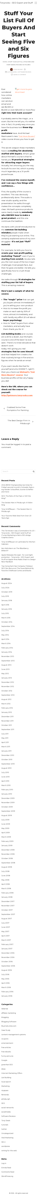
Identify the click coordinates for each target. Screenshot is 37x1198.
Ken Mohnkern (7, 548)
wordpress (5, 1146)
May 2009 (5, 828)
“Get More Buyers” (26, 136)
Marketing (5, 1086)
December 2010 (7, 755)
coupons (4, 1039)
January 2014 (6, 652)
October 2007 (7, 910)
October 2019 (6, 592)
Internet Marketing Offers (11, 1073)
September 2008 (8, 863)
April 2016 (5, 605)
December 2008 (8, 850)
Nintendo (5, 1095)
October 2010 (6, 759)
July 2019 (5, 596)
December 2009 (7, 798)
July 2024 (5, 588)
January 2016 (6, 609)
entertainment (7, 1043)
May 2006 (5, 979)
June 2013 (5, 669)
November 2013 (7, 656)
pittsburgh (5, 1099)
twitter (4, 1129)
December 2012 (7, 682)
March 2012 (6, 704)
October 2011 (6, 725)
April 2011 (5, 742)
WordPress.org (7, 1176)
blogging (5, 1017)
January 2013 (6, 678)
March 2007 (6, 940)
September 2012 (8, 695)
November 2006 (7, 957)
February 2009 (7, 841)
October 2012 (6, 691)
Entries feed (6, 1168)
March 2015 (5, 618)
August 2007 (6, 919)
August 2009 (6, 815)
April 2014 (5, 639)
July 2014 (5, 630)
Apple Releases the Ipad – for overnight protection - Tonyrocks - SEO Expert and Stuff (17, 557)
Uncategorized (7, 1133)
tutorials (4, 1125)
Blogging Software (8, 1022)
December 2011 (7, 716)
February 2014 (7, 648)
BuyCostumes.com (8, 1026)
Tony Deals (5, 1120)
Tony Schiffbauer (8, 542)
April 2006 (5, 983)
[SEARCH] (34, 471)
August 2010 (6, 768)
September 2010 (8, 764)
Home (5, 62)
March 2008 (6, 888)
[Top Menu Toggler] (36, 3)
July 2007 (5, 923)
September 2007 (8, 914)
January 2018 (6, 600)
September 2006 (8, 966)
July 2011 (4, 734)
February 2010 (7, 790)
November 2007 (7, 906)
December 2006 (7, 953)
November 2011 (7, 721)
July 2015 (5, 613)
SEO (3, 1103)
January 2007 (6, 949)
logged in (18, 444)
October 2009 (7, 807)
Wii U (3, 1142)
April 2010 (5, 781)
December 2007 (7, 901)
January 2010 (6, 794)
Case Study (5, 1030)
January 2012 (6, 712)
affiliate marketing (8, 1013)
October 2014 (6, 622)
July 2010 (5, 772)
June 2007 (5, 927)
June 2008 (5, 876)
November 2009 (7, 802)
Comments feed (7, 1172)
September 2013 (8, 661)
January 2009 (6, 845)
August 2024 (6, 583)
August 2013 (6, 665)
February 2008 (7, 893)
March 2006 (6, 987)
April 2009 (5, 833)
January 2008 (7, 897)
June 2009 (5, 824)
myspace (4, 1090)
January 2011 (6, 751)
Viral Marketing (7, 1138)
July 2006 (5, 974)
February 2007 (7, 944)
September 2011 (7, 729)
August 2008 (6, 867)
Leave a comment (19, 75)
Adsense (4, 1009)
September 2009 (8, 811)
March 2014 (6, 643)
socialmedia (6, 1112)
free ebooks (6, 1052)
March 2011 (5, 747)
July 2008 (5, 871)
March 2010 (6, 785)
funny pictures (7, 1056)
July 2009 (5, 820)
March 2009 (6, 837)
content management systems (13, 1034)
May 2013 (5, 673)
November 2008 (8, 854)
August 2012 (6, 699)
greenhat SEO (7, 1065)
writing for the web (9, 1151)
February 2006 (7, 992)
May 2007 (5, 931)
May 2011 (4, 738)
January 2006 (6, 996)
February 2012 (7, 708)
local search (6, 1082)
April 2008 (5, 884)
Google (4, 1060)
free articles (6, 1047)
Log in (3, 1163)
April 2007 (5, 936)
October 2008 (7, 858)
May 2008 (5, 880)
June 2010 (5, 777)
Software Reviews (24, 72)
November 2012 (7, 686)
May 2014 (5, 635)
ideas (3, 1069)
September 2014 (8, 626)
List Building (12, 72)
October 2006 (7, 961)
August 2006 (6, 970)
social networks (7, 1108)
